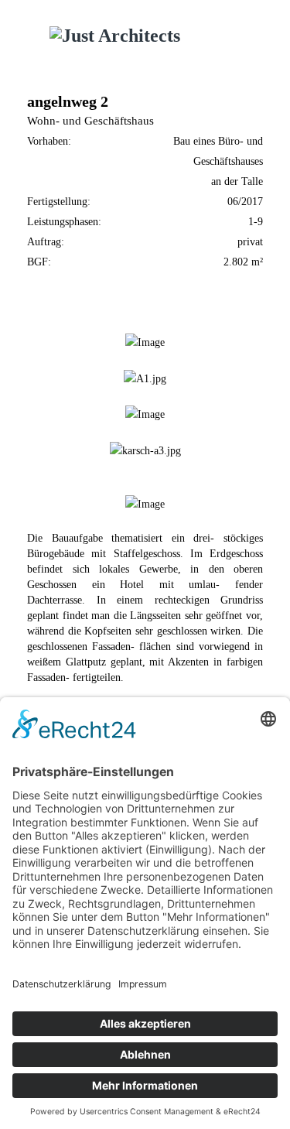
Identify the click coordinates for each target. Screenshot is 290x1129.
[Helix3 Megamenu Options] (260, 38)
